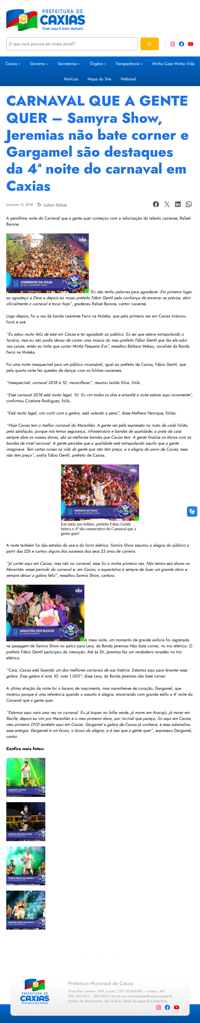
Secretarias (67, 64)
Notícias (61, 204)
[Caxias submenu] (19, 63)
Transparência (127, 64)
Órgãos (96, 64)
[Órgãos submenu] (105, 63)
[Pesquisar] (149, 43)
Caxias (11, 64)
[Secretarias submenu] (79, 63)
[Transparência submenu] (141, 63)
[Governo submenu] (47, 63)
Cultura (48, 204)
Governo (37, 64)
